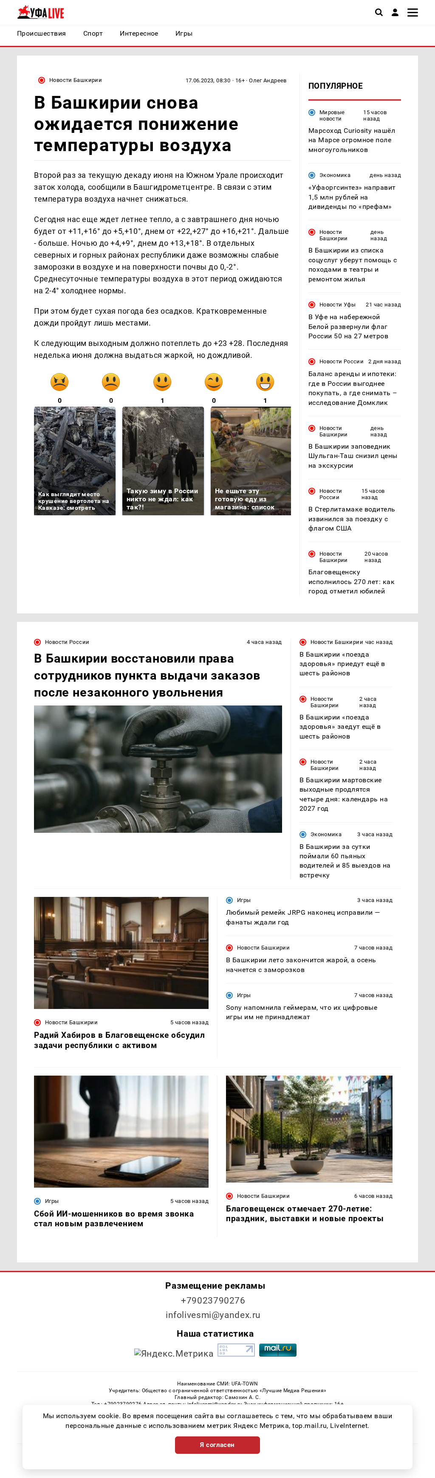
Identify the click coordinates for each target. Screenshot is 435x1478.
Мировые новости (332, 115)
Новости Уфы (337, 304)
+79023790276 (213, 1300)
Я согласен (217, 1445)
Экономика (334, 175)
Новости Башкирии (75, 80)
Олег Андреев (268, 80)
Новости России (341, 361)
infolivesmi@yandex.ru (213, 1315)
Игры (244, 900)
